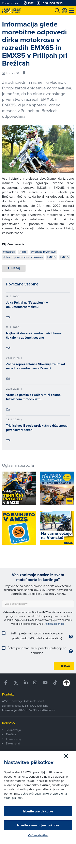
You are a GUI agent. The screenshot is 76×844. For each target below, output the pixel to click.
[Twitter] (15, 683)
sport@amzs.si (46, 710)
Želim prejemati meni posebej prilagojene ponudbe (36, 650)
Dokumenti (13, 743)
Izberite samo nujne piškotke (38, 825)
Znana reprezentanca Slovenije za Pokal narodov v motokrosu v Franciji (35, 366)
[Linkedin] (26, 683)
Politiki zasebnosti (54, 624)
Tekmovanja (13, 730)
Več (8, 317)
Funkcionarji (13, 739)
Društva (11, 734)
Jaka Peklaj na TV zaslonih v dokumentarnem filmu (27, 304)
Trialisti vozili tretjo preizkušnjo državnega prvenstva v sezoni (36, 427)
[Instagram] (35, 683)
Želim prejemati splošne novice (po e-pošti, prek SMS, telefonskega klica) (37, 635)
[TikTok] (55, 683)
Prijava (65, 666)
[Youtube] (45, 683)
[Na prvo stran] (20, 10)
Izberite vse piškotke (38, 811)
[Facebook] (6, 683)
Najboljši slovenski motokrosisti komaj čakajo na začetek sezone (34, 335)
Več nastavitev (38, 835)
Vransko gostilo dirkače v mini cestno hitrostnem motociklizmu (33, 396)
